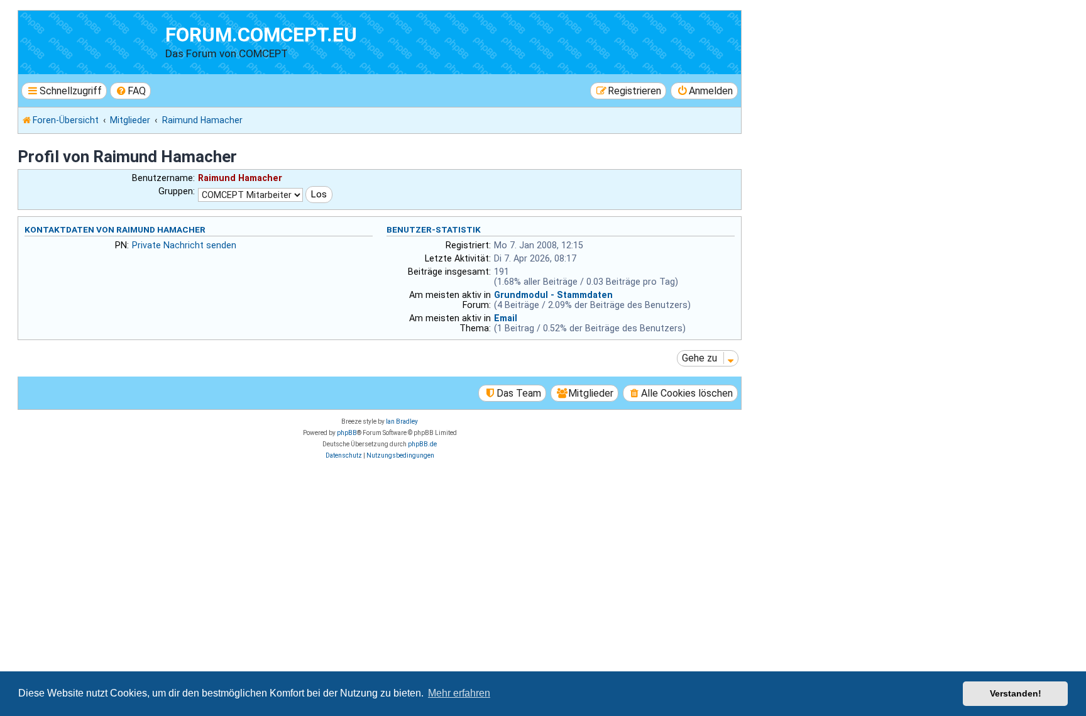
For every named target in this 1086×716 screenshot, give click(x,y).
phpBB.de (422, 444)
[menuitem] (130, 90)
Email (505, 318)
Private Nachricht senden (184, 245)
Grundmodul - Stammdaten (553, 295)
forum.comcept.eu (261, 35)
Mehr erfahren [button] (459, 693)
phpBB (347, 432)
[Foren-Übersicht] (93, 40)
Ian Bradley (402, 421)
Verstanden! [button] (1015, 693)
